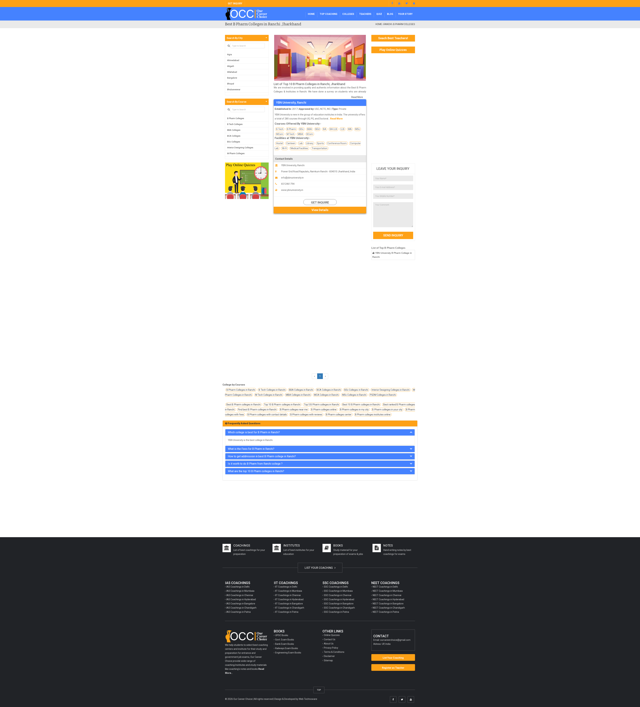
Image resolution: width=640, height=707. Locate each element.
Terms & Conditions (334, 652)
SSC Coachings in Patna (336, 612)
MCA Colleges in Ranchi (326, 395)
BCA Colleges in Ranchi (329, 390)
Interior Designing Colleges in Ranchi (391, 390)
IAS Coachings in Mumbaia (240, 591)
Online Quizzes (332, 635)
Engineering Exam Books (288, 652)
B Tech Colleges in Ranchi (272, 390)
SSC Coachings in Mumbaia (338, 591)
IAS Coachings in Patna (238, 612)
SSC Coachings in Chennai (337, 595)
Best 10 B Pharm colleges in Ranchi (361, 404)
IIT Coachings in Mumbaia (288, 591)
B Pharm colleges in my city (354, 409)
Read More (357, 97)
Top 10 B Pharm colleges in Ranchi (282, 404)
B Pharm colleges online (323, 409)
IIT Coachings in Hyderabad (289, 599)
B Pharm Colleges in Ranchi (240, 390)
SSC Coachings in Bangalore (339, 603)
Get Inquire (320, 202)
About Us (329, 643)
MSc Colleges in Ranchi (354, 395)
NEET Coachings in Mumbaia (388, 591)
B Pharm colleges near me (294, 409)
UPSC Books (281, 635)
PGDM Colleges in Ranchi (383, 395)
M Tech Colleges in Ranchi (268, 395)
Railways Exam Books (286, 648)
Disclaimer (329, 656)
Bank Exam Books (284, 644)
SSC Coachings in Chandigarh (339, 607)
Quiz (379, 14)
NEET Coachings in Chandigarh (389, 607)
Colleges (348, 14)
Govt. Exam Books (284, 639)
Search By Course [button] (236, 101)
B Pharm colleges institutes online (372, 414)
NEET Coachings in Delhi (385, 586)
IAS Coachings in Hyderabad (241, 599)
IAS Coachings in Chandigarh (241, 607)
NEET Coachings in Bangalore (388, 603)
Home (311, 14)
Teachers (365, 14)
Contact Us (329, 639)
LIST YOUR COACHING (319, 567)
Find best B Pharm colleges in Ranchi (257, 409)
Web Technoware (308, 699)
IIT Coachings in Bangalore (289, 603)
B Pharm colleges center (339, 414)
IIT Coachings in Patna (286, 612)
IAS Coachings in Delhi (238, 586)
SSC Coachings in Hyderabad (339, 599)
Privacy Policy (331, 647)
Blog (390, 14)
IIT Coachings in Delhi (286, 586)
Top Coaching (328, 14)
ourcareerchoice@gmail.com (395, 640)
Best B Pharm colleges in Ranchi (243, 404)
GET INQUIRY (235, 3)
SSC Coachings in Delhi (336, 586)
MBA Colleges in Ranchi (298, 395)
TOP (319, 690)
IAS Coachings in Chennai (239, 595)
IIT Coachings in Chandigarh (289, 607)
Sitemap (328, 660)
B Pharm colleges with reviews (306, 414)
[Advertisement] (393, 108)
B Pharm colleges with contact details (267, 414)
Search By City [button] (234, 38)
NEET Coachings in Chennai (387, 595)
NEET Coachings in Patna (386, 612)
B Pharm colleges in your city (387, 409)
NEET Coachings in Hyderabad (388, 599)
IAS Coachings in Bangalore (240, 603)
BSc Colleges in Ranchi (356, 390)
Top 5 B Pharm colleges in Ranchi (321, 404)
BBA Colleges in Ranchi (301, 390)
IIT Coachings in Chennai (288, 595)
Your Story (405, 14)
